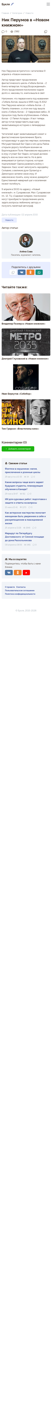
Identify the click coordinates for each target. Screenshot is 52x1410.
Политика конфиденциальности (20, 593)
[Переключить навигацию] (48, 4)
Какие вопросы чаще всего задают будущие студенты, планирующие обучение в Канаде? (24, 486)
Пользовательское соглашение (19, 590)
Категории (17, 13)
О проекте (10, 587)
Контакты (21, 587)
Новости (29, 13)
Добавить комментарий (19, 448)
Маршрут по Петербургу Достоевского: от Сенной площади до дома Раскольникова (24, 537)
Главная (5, 13)
